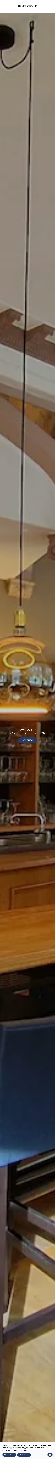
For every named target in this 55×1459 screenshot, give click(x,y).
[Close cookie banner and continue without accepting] (50, 1455)
